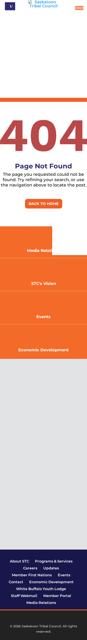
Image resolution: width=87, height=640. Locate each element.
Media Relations (41, 603)
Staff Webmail (24, 596)
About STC (19, 561)
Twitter (38, 618)
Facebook (31, 618)
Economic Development (43, 350)
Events (43, 316)
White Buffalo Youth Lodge (41, 589)
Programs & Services (53, 561)
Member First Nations (32, 575)
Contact (16, 582)
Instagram (45, 618)
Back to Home (44, 204)
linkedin (53, 618)
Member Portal (57, 596)
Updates (51, 568)
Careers (30, 568)
